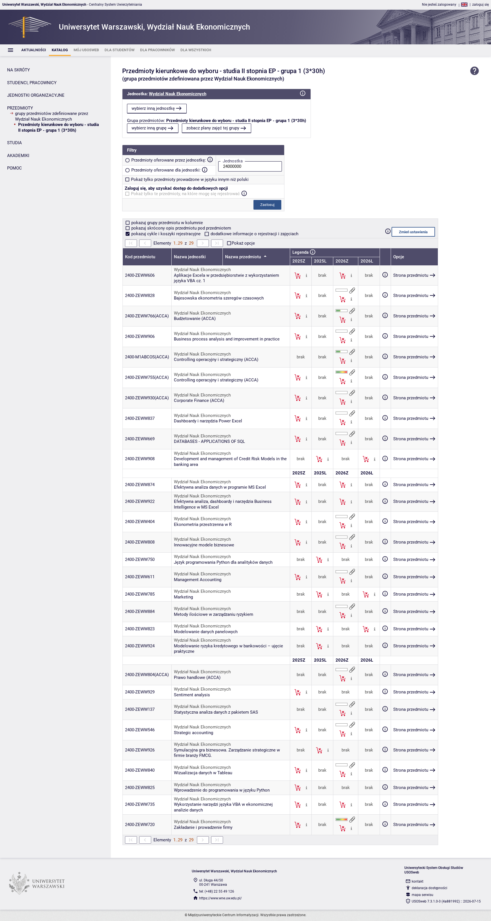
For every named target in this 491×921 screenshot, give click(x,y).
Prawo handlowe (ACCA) (197, 677)
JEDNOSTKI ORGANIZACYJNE (36, 95)
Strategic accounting (193, 732)
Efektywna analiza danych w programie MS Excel (220, 487)
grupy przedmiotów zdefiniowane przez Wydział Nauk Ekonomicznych (51, 116)
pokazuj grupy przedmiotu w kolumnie (166, 222)
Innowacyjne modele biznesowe (204, 545)
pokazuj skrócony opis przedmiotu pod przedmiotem (180, 228)
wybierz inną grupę (149, 128)
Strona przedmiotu (410, 275)
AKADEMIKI (18, 155)
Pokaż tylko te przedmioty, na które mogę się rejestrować (185, 193)
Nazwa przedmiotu (243, 256)
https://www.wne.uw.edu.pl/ (220, 898)
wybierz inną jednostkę (153, 108)
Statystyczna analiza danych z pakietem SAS (216, 712)
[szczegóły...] (306, 275)
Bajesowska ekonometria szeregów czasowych (219, 298)
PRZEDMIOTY (20, 108)
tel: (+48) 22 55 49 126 (216, 891)
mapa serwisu (422, 895)
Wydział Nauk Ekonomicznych (177, 93)
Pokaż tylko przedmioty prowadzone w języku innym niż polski (190, 179)
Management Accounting (197, 579)
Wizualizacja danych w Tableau (203, 772)
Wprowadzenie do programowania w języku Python (222, 790)
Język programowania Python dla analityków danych (223, 562)
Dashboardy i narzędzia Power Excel (208, 421)
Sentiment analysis (192, 694)
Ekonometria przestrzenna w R (203, 524)
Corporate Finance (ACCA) (199, 400)
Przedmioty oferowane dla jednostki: (166, 170)
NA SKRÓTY (18, 70)
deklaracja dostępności (429, 888)
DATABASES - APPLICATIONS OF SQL (209, 441)
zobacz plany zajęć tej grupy (212, 128)
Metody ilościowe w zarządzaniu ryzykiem (213, 614)
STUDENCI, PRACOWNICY (32, 82)
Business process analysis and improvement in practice (227, 339)
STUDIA (14, 142)
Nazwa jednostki (190, 256)
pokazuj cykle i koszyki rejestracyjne (166, 233)
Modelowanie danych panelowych (206, 631)
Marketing (183, 597)
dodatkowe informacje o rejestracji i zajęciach (253, 233)
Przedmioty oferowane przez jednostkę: (168, 160)
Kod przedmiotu (140, 256)
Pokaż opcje (243, 243)
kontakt (417, 881)
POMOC (14, 168)
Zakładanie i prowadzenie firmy (203, 827)
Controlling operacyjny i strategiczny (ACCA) (216, 359)
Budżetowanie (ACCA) (195, 318)
